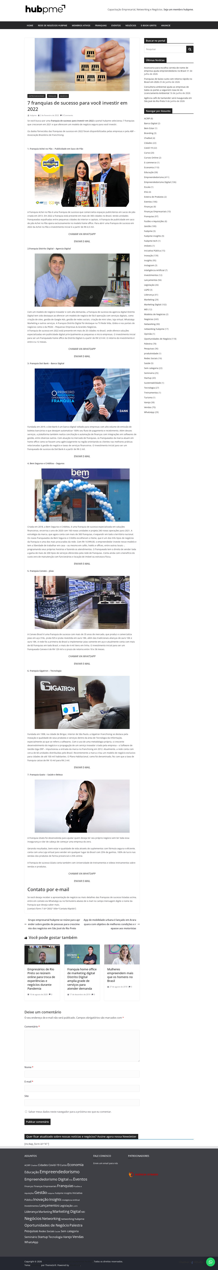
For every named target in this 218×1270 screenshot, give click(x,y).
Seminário (149, 373)
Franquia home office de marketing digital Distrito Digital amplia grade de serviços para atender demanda (82, 979)
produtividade (151, 353)
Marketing (149, 299)
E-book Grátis (148, 25)
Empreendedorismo (36, 96)
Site (26, 1096)
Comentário (32, 1026)
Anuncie (165, 25)
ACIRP (147, 118)
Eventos (116, 25)
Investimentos (151, 275)
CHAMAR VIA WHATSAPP (82, 234)
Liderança (149, 294)
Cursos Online (151, 157)
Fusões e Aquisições (154, 221)
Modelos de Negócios (154, 314)
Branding (148, 133)
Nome (28, 1067)
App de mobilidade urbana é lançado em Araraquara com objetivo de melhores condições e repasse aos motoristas (110, 924)
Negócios (130, 25)
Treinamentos (151, 392)
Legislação (149, 284)
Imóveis (148, 245)
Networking (150, 324)
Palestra (148, 343)
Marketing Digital (152, 304)
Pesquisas (149, 348)
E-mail (28, 1081)
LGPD (146, 289)
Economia (149, 167)
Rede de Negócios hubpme (52, 25)
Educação (149, 172)
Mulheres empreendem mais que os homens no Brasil (120, 975)
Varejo (147, 402)
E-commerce (150, 162)
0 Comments (67, 115)
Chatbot (148, 138)
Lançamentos (150, 280)
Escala (147, 187)
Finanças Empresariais (155, 211)
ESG (146, 191)
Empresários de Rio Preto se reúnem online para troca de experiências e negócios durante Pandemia (41, 979)
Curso (147, 152)
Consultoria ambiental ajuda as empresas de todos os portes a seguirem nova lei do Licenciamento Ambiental (166, 89)
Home (30, 25)
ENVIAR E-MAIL (82, 241)
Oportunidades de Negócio (157, 338)
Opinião (148, 333)
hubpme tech (150, 240)
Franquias (101, 25)
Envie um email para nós (105, 1163)
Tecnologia (149, 387)
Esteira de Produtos (154, 196)
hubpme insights (152, 236)
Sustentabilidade (152, 382)
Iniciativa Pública (152, 250)
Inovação (148, 255)
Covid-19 (148, 147)
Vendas (147, 407)
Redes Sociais (151, 358)
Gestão (147, 226)
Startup (148, 378)
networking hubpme (154, 329)
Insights (148, 260)
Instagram (149, 265)
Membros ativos (81, 25)
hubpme (33, 115)
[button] (210, 1262)
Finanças (148, 206)
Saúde (147, 363)
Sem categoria (151, 368)
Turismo (148, 397)
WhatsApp (149, 412)
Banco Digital (150, 123)
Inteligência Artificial (154, 270)
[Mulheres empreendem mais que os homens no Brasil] (122, 946)
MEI (146, 309)
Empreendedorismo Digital (157, 182)
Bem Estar (149, 128)
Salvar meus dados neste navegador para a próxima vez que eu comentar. (70, 1111)
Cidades (148, 143)
